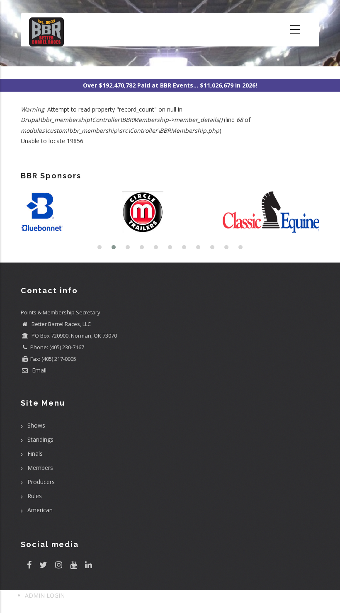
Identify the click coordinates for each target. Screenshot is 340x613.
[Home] (46, 29)
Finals (35, 453)
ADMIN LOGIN (45, 595)
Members (40, 468)
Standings (40, 439)
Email (38, 370)
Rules (34, 496)
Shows (36, 425)
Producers (41, 482)
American (40, 510)
